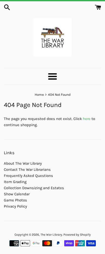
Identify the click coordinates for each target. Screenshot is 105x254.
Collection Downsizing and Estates (34, 188)
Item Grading (15, 181)
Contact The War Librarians (27, 169)
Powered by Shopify (77, 234)
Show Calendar (17, 194)
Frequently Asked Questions (28, 175)
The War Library (51, 234)
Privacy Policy (15, 206)
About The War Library (23, 163)
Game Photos (15, 200)
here (86, 118)
